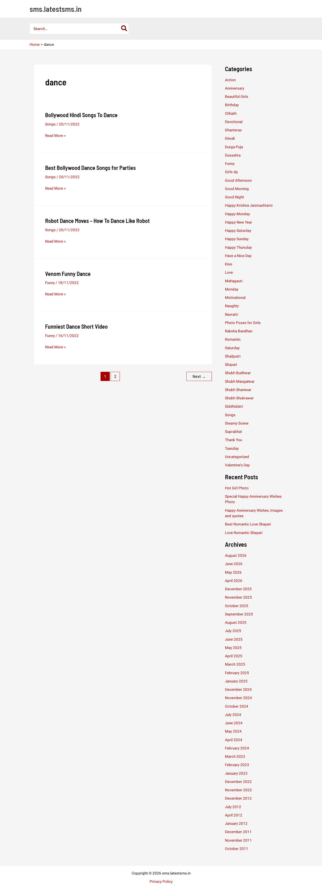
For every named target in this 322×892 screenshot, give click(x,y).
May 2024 (233, 731)
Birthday (232, 105)
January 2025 (236, 681)
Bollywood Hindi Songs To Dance (81, 114)
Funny (50, 282)
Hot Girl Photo (237, 488)
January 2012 (236, 823)
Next (199, 376)
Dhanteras (233, 130)
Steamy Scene (236, 423)
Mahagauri (233, 281)
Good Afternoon (238, 180)
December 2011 (238, 832)
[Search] (124, 28)
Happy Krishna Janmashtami (248, 205)
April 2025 (233, 656)
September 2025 (239, 614)
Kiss (228, 264)
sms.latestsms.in (55, 8)
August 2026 (235, 555)
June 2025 (233, 639)
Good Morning (237, 189)
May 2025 (233, 647)
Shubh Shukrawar (239, 398)
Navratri (231, 314)
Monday (231, 289)
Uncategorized (237, 457)
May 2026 (233, 572)
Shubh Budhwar (238, 373)
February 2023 (237, 765)
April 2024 (233, 740)
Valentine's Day (237, 465)
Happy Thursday (238, 247)
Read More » (55, 136)
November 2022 (238, 790)
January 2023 (236, 773)
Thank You (233, 440)
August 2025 (235, 622)
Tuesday (232, 448)
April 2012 (233, 815)
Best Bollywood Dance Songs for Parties (90, 167)
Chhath (231, 113)
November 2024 (238, 698)
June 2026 (233, 564)
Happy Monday (237, 214)
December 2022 (238, 781)
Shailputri (233, 356)
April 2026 (233, 580)
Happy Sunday (237, 239)
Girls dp (231, 172)
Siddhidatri (234, 406)
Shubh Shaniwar (238, 390)
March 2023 (235, 756)
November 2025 (238, 597)
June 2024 (233, 723)
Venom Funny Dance (68, 273)
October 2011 (236, 848)
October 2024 (236, 706)
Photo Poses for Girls (243, 323)
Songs (50, 124)
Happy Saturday (238, 230)
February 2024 (237, 748)
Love (229, 272)
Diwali (230, 138)
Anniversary (234, 88)
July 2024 (233, 714)
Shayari (231, 364)
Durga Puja (234, 147)
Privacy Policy (161, 881)
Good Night (234, 197)
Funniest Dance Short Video (76, 326)
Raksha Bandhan (238, 331)
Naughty (232, 306)
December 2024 (238, 689)
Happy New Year (238, 222)
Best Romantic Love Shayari (248, 524)
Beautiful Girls (236, 96)
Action (230, 80)
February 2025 (237, 673)
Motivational (235, 297)
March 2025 (235, 664)
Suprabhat (233, 431)
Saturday (232, 348)
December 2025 (238, 589)
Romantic (233, 339)
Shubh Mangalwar (240, 381)
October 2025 (236, 606)
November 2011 (238, 840)
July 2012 (233, 807)
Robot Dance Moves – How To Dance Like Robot (97, 220)
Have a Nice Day (238, 256)
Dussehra (233, 155)
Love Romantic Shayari (243, 533)
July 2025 (233, 631)
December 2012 (238, 798)
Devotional (233, 122)
